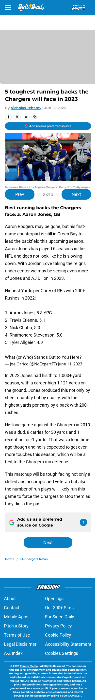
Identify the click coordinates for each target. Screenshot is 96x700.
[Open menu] (8, 7)
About (10, 598)
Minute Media (29, 666)
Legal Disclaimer (20, 644)
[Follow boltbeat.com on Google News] (83, 522)
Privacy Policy (58, 625)
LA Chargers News (34, 559)
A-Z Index (13, 653)
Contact (11, 607)
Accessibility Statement (68, 644)
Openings (54, 598)
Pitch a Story (16, 625)
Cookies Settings (61, 653)
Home (10, 559)
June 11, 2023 (70, 364)
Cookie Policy (58, 635)
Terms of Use (17, 635)
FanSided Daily (59, 616)
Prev (19, 194)
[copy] (35, 117)
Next (76, 194)
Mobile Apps (16, 616)
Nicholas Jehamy (26, 108)
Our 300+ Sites (59, 607)
